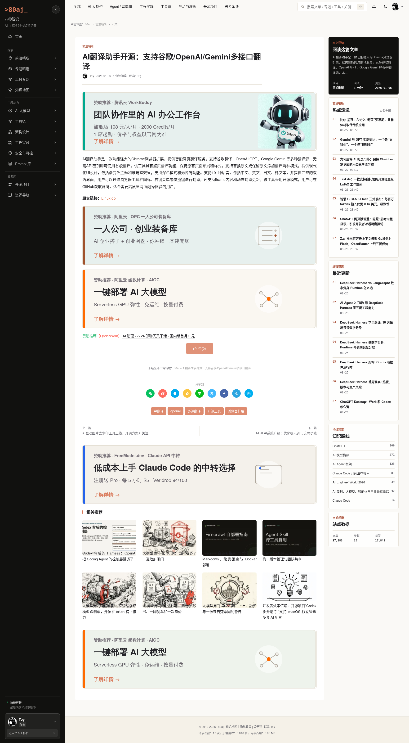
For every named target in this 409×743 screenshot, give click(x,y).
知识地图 (231, 727)
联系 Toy (269, 727)
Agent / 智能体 (121, 6)
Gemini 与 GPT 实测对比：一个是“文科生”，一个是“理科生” (366, 142)
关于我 (257, 727)
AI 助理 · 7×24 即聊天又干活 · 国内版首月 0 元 (158, 335)
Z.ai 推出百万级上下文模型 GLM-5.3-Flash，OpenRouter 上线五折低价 (365, 241)
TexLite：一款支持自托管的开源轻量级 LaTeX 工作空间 (367, 181)
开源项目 (210, 6)
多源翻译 (194, 411)
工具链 (166, 6)
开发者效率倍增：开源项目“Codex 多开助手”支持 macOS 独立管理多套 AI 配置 (289, 611)
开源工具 (214, 411)
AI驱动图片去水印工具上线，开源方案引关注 (115, 433)
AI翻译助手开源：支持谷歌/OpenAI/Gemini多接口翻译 (216, 368)
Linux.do (108, 198)
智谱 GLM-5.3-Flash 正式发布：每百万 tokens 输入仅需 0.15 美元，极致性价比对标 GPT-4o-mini (367, 202)
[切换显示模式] (385, 6)
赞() (199, 348)
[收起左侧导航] (56, 9)
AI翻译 (159, 411)
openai (175, 411)
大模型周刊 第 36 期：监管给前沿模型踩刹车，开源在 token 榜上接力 (109, 611)
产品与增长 (187, 6)
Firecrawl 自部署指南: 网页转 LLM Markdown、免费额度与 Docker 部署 (229, 558)
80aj (87, 24)
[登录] (397, 6)
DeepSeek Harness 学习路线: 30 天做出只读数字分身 (366, 324)
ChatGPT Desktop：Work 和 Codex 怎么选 (365, 404)
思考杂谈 (232, 6)
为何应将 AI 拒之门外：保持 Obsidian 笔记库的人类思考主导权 (366, 161)
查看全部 (387, 110)
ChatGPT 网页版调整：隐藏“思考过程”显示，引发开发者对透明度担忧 (367, 221)
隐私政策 (245, 727)
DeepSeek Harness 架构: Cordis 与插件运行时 (366, 364)
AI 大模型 (95, 6)
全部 (77, 6)
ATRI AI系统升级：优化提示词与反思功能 (286, 433)
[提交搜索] (302, 6)
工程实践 (146, 6)
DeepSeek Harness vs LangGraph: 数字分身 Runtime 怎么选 (367, 285)
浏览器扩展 (236, 411)
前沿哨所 (101, 24)
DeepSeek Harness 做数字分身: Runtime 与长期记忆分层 (362, 344)
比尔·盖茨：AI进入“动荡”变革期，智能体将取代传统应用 (367, 122)
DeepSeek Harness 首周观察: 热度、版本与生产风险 (366, 384)
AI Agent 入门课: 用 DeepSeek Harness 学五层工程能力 (361, 305)
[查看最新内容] (374, 6)
